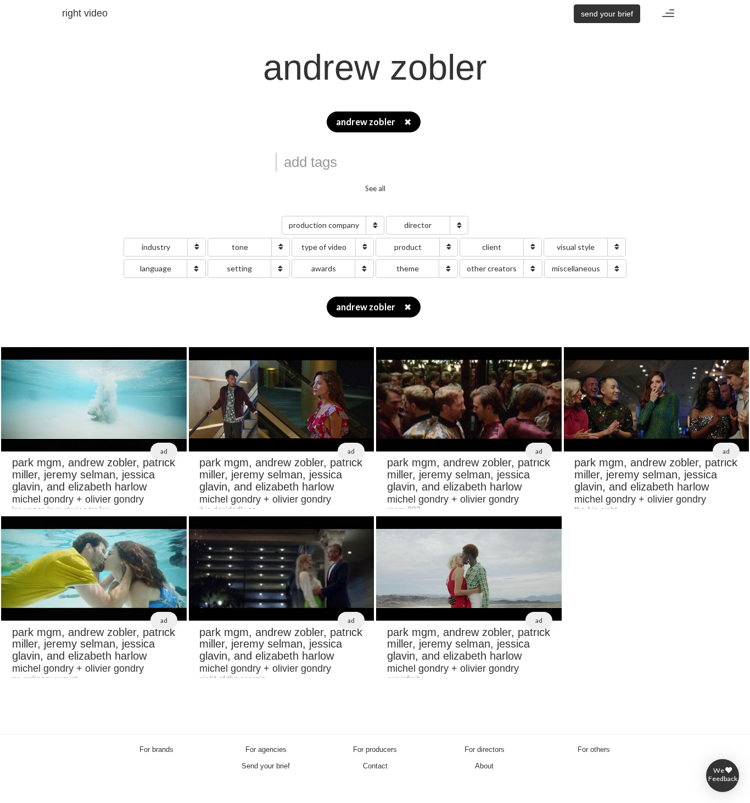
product (408, 247)
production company (324, 225)
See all (375, 188)
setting (239, 268)
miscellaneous (576, 268)
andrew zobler (373, 121)
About (484, 766)
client (491, 247)
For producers (375, 749)
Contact (375, 766)
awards (323, 268)
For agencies (266, 749)
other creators (492, 268)
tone (240, 247)
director (418, 225)
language (155, 268)
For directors (484, 749)
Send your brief (266, 766)
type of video (323, 247)
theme (407, 268)
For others (594, 749)
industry (156, 247)
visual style (576, 247)
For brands (156, 749)
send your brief (607, 13)
